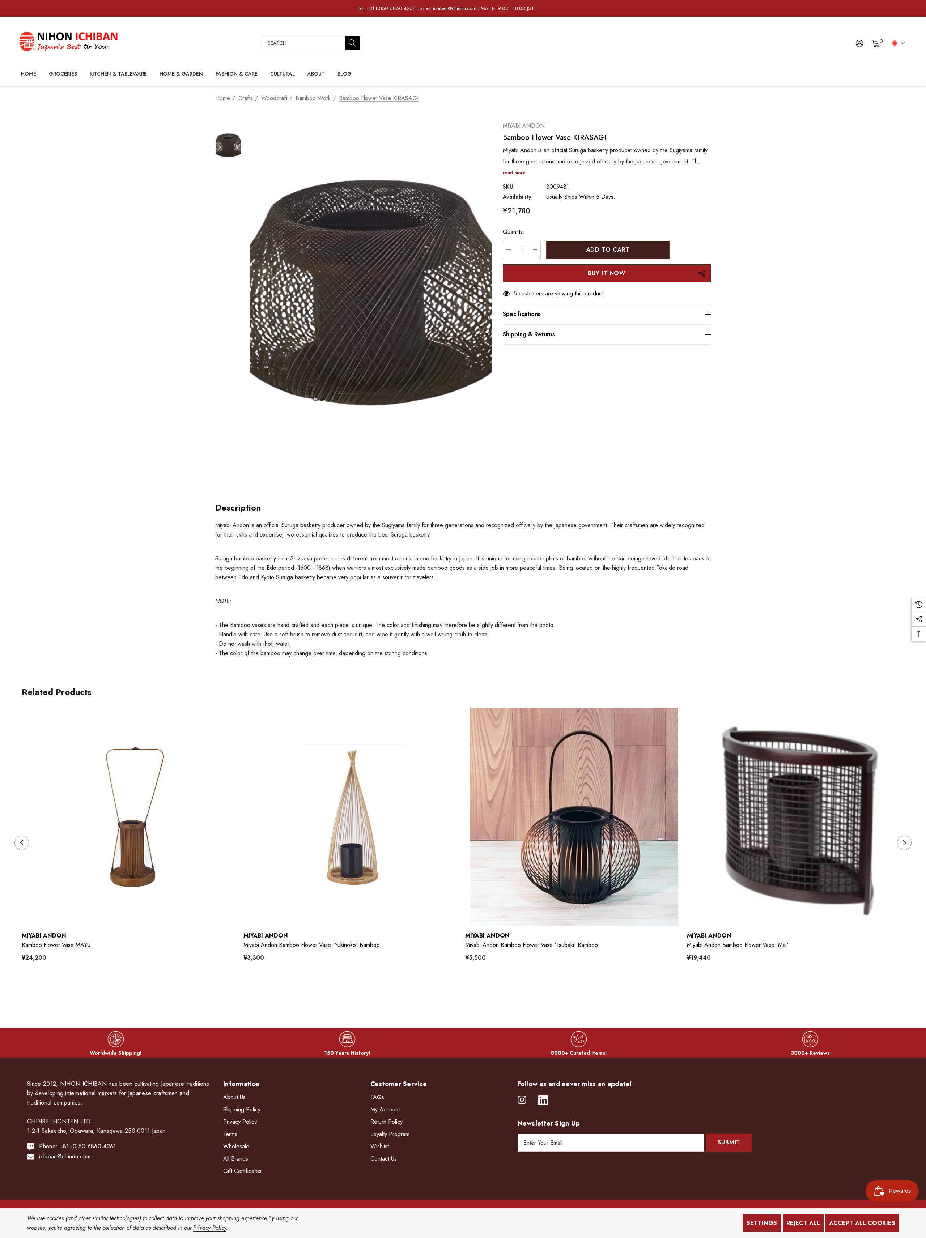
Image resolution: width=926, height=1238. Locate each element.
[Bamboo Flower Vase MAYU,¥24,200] (131, 817)
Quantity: (513, 232)
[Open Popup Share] (702, 273)
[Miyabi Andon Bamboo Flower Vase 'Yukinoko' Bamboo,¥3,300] (352, 817)
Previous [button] (21, 843)
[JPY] (896, 43)
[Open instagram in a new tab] (522, 1100)
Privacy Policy (209, 1228)
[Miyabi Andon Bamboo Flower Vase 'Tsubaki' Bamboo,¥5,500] (574, 817)
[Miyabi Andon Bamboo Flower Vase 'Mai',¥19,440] (796, 817)
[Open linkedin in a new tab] (543, 1100)
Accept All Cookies (862, 1223)
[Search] (352, 43)
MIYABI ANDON (524, 125)
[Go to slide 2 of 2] (469, 991)
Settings (762, 1223)
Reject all (803, 1223)
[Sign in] (859, 43)
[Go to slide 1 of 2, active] (457, 991)
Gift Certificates (242, 1171)
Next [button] (904, 843)
